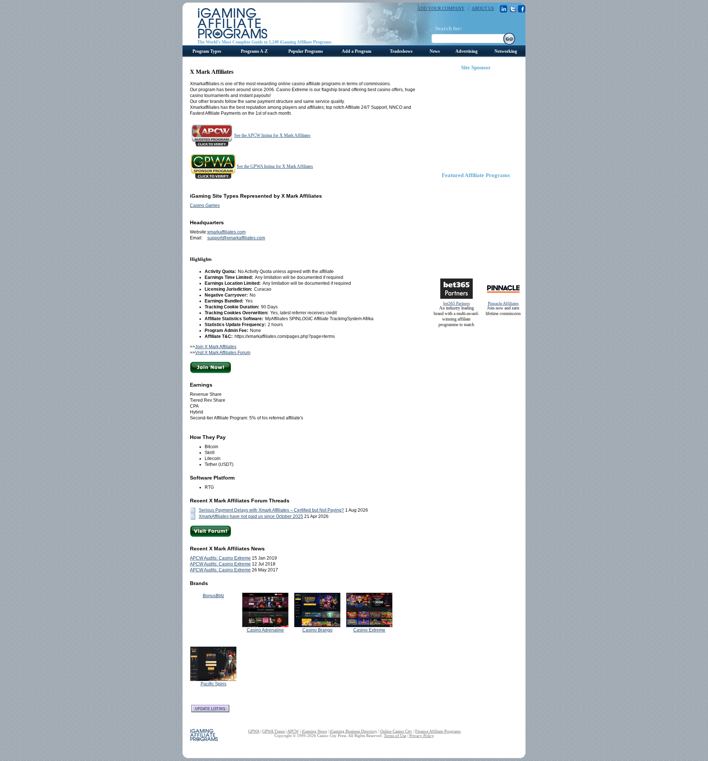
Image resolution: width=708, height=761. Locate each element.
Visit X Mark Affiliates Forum (222, 352)
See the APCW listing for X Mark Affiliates (272, 135)
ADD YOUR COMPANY (441, 8)
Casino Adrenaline (265, 630)
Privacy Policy (421, 735)
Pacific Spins (213, 683)
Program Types (206, 51)
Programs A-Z (254, 51)
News (435, 51)
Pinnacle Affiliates (503, 303)
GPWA (253, 731)
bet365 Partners (456, 303)
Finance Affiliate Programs (438, 731)
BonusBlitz (213, 595)
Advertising (466, 51)
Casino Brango (317, 630)
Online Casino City (396, 731)
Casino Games (205, 205)
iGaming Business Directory (353, 731)
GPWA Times (273, 731)
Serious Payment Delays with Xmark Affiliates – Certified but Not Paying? (271, 510)
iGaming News (314, 731)
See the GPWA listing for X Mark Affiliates (275, 166)
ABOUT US (483, 8)
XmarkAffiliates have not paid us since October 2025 (251, 516)
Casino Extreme (369, 630)
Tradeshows (401, 51)
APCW (293, 731)
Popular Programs (305, 51)
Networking (505, 51)
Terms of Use (395, 735)
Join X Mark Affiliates (215, 346)
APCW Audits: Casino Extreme (220, 558)
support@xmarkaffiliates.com (236, 238)
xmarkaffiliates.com (226, 232)
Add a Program (356, 51)
